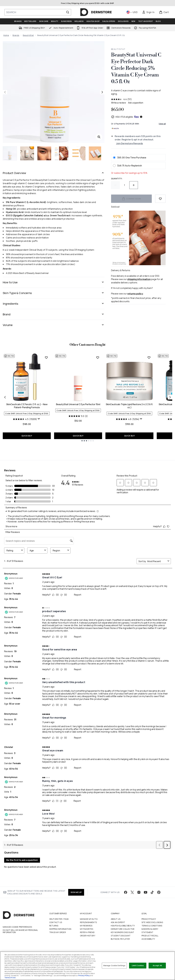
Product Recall (150, 935)
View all (162, 123)
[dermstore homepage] (96, 12)
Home (6, 35)
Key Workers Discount (122, 932)
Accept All (157, 965)
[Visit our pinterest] (158, 892)
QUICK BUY (26, 435)
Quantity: (117, 178)
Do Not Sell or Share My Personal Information (20, 931)
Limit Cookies (138, 965)
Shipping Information (60, 929)
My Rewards (86, 925)
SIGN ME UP (76, 892)
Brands (16, 35)
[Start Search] (67, 12)
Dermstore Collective (123, 929)
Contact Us (55, 922)
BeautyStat (28, 35)
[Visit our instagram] (139, 892)
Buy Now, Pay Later (120, 939)
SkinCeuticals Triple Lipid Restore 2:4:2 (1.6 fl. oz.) (129, 406)
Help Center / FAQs (59, 919)
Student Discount (121, 935)
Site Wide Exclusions (152, 922)
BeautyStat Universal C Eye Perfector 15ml (78, 404)
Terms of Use (9, 977)
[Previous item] (5, 397)
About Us (115, 919)
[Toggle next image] (102, 92)
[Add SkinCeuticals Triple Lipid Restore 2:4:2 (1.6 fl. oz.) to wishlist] (149, 357)
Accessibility (148, 939)
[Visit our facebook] (125, 892)
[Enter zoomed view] (99, 137)
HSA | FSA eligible (124, 116)
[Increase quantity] (133, 185)
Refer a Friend (87, 932)
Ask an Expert (118, 922)
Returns (53, 925)
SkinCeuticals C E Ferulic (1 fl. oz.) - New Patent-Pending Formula (26, 406)
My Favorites (86, 929)
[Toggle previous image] (5, 92)
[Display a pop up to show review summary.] (39, 419)
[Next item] (170, 397)
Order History (87, 935)
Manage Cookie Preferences (17, 927)
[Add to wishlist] (160, 199)
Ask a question (135, 102)
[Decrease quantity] (115, 185)
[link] (148, 12)
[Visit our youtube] (145, 892)
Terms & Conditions (152, 925)
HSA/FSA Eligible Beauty (123, 925)
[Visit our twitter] (132, 892)
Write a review (118, 102)
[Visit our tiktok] (152, 892)
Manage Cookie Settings (114, 965)
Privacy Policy (149, 919)
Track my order (57, 932)
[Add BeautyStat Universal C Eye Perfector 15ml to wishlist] (97, 357)
